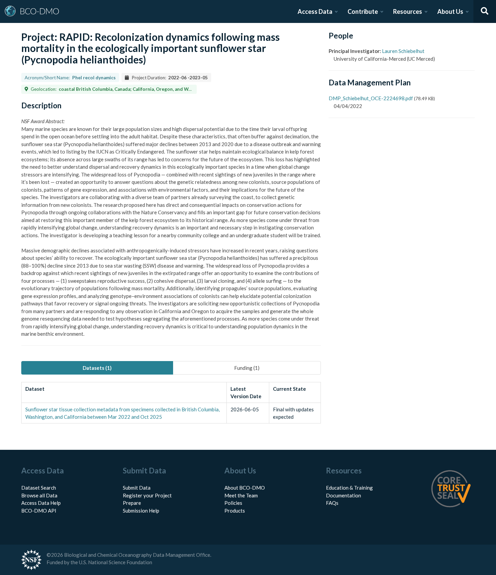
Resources (407, 11)
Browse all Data (39, 495)
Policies (233, 503)
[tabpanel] (171, 402)
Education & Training (349, 488)
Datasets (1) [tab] (97, 368)
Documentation (343, 495)
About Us (450, 11)
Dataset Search (38, 488)
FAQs (332, 503)
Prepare (132, 503)
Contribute (363, 11)
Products (234, 511)
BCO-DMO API (38, 511)
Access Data (315, 11)
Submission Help (141, 511)
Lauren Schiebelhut (403, 51)
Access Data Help (41, 503)
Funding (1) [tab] (246, 368)
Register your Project (147, 495)
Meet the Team (241, 495)
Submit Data (136, 488)
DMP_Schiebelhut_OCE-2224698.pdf (371, 98)
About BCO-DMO (244, 488)
